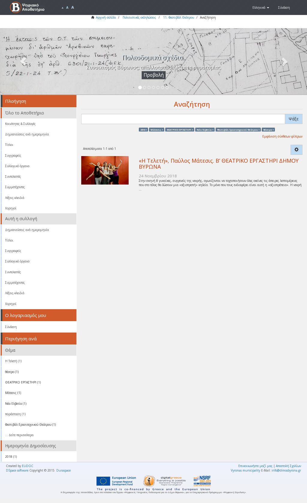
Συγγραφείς (13, 155)
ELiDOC (27, 466)
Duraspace (63, 470)
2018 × (143, 129)
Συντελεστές (13, 176)
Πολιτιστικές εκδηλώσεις (139, 17)
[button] (261, 7)
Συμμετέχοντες (15, 187)
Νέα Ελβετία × (205, 129)
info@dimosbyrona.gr (286, 470)
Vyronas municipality (245, 470)
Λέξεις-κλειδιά (14, 198)
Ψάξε (294, 119)
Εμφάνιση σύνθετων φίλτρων (282, 136)
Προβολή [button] (154, 75)
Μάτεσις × (157, 129)
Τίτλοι (9, 145)
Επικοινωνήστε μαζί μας (255, 466)
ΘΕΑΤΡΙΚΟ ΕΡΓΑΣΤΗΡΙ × (180, 129)
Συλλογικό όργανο (17, 166)
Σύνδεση (11, 327)
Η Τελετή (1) (13, 361)
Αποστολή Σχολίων (288, 466)
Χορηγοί (10, 208)
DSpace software (17, 470)
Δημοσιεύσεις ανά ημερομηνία (27, 134)
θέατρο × (268, 129)
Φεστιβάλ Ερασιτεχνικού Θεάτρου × (238, 129)
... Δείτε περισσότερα (19, 435)
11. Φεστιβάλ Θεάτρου (178, 17)
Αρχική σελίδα (106, 17)
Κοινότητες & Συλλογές (20, 124)
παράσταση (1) (15, 414)
